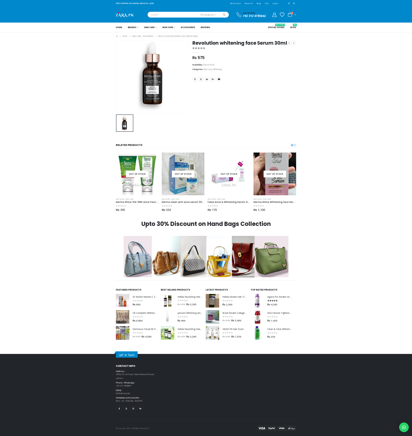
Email (218, 79)
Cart (267, 3)
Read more (153, 158)
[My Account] (274, 14)
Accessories (188, 27)
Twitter (200, 79)
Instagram (133, 408)
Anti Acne (120, 199)
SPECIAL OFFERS (276, 26)
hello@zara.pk (123, 393)
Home (119, 27)
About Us (249, 3)
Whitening (217, 69)
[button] (292, 145)
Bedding (205, 27)
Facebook (194, 79)
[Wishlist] (282, 14)
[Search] (224, 14)
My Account (235, 3)
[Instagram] (294, 3)
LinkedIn (207, 79)
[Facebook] (289, 3)
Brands (132, 27)
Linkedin (140, 408)
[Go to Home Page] (117, 36)
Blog (259, 3)
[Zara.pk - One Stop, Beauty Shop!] (125, 14)
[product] (122, 300)
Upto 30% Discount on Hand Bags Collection (206, 224)
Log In (275, 3)
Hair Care (149, 27)
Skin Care (167, 27)
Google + (212, 79)
